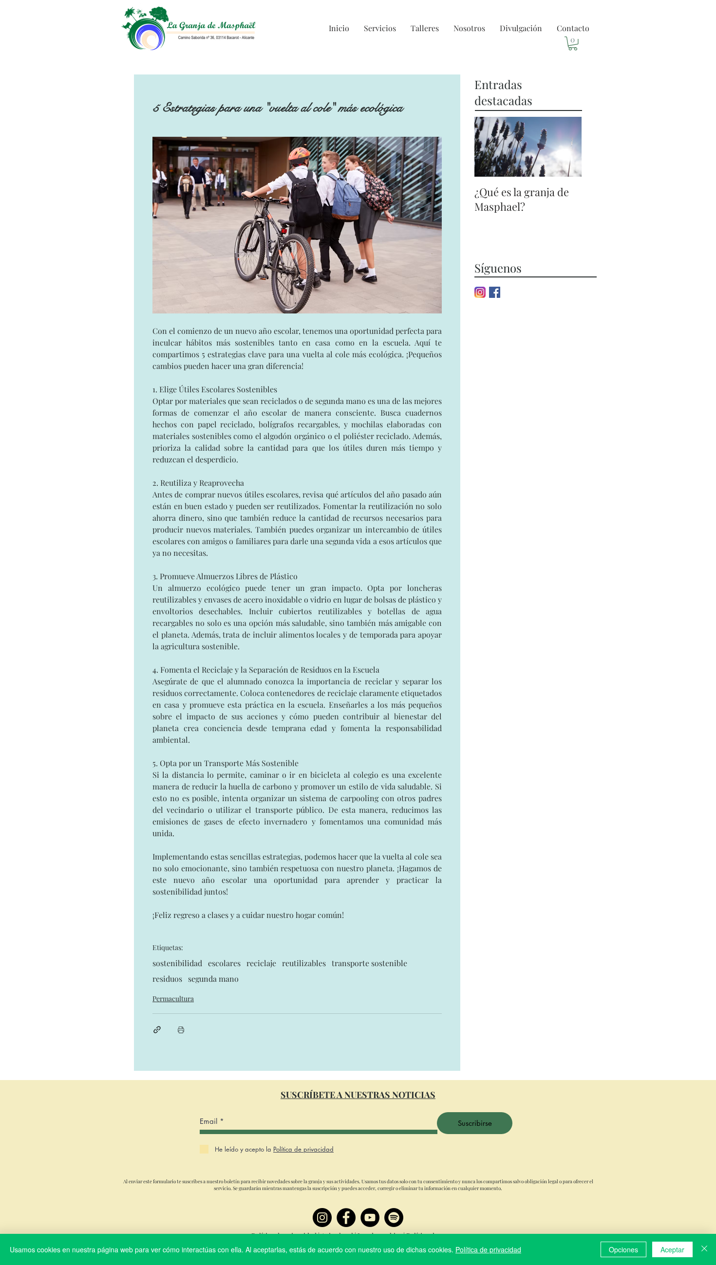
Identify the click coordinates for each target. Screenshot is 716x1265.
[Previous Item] (490, 146)
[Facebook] (346, 1217)
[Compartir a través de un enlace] (157, 1029)
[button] (380, 28)
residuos (167, 979)
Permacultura (173, 998)
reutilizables (304, 963)
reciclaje (261, 963)
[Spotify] (393, 1217)
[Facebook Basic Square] (494, 292)
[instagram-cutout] (480, 292)
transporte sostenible (369, 963)
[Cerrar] (704, 1249)
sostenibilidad (177, 963)
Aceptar (672, 1249)
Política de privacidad (488, 1249)
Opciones (623, 1249)
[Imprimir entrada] (181, 1029)
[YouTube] (369, 1217)
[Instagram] (322, 1217)
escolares (224, 963)
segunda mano (213, 979)
